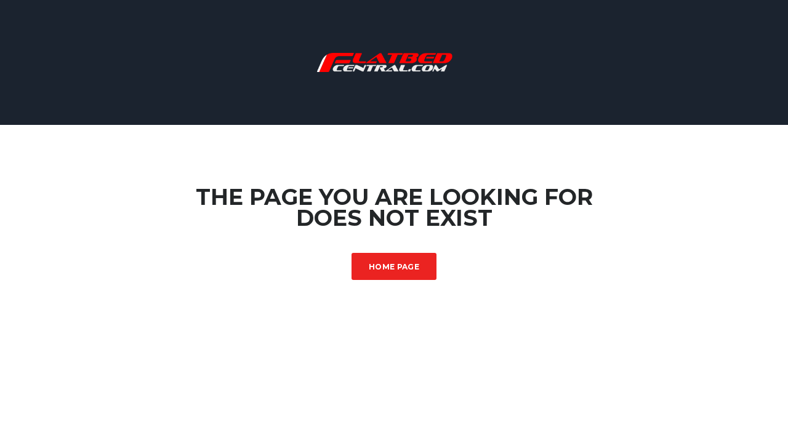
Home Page (394, 266)
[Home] (394, 61)
